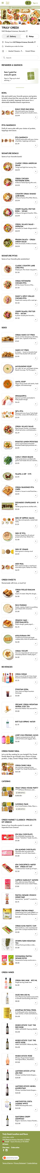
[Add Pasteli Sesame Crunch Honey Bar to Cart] (35, 903)
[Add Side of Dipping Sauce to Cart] (35, 526)
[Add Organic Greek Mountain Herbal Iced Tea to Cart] (35, 712)
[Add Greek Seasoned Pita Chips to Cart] (35, 495)
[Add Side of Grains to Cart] (35, 556)
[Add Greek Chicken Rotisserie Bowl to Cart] (35, 186)
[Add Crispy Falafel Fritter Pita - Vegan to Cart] (35, 319)
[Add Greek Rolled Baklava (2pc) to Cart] (35, 597)
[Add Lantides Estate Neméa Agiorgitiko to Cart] (35, 1094)
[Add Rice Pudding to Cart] (35, 613)
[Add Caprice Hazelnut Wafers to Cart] (35, 888)
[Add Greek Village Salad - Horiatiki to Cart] (35, 232)
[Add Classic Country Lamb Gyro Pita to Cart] (35, 273)
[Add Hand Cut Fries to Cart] (35, 358)
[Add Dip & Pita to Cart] (35, 419)
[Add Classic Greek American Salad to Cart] (35, 171)
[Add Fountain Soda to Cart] (35, 697)
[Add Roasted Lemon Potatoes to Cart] (35, 449)
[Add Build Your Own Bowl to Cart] (35, 117)
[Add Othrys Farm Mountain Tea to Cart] (35, 949)
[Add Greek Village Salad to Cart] (35, 434)
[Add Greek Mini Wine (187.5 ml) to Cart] (35, 987)
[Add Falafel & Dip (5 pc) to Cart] (35, 480)
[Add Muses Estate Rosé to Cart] (35, 1063)
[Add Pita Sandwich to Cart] (35, 145)
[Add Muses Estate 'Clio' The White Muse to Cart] (35, 1048)
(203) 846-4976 (8, 1137)
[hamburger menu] (3, 3)
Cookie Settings (32, 1163)
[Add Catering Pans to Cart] (35, 811)
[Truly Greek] (7, 3)
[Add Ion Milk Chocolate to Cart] (35, 842)
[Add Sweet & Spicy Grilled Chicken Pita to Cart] (35, 304)
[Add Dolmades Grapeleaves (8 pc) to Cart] (35, 510)
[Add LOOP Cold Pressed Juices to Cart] (35, 743)
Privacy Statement (20, 1163)
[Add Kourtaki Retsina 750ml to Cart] (35, 1018)
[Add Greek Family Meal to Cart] (35, 773)
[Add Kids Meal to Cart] (35, 571)
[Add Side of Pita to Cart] (35, 541)
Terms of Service (7, 1163)
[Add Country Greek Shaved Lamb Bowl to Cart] (35, 202)
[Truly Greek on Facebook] (3, 1150)
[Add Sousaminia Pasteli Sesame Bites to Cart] (35, 964)
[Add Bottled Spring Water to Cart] (35, 727)
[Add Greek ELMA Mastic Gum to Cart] (35, 933)
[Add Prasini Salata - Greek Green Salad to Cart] (35, 247)
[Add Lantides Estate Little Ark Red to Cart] (35, 1079)
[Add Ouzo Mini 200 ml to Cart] (35, 1002)
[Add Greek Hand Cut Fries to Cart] (35, 342)
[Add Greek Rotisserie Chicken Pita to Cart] (35, 289)
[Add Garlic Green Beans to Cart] (35, 465)
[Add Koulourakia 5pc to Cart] (35, 643)
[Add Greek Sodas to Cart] (35, 682)
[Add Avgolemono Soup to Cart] (35, 373)
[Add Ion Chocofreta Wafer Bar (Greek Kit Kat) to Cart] (35, 872)
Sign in (35, 3)
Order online (15, 1147)
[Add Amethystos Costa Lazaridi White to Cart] (35, 1109)
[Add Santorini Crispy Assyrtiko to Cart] (35, 1124)
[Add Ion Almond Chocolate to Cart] (35, 857)
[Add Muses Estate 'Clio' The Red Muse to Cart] (35, 1033)
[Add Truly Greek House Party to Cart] (35, 796)
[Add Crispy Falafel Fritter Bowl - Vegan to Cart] (35, 217)
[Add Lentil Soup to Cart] (35, 388)
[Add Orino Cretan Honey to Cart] (35, 918)
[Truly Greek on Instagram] (6, 1150)
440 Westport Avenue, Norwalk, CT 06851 (16, 1139)
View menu (5, 1147)
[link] (13, 51)
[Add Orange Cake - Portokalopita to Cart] (35, 628)
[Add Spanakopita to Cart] (35, 403)
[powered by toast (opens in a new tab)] (10, 1158)
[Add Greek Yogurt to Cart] (35, 658)
